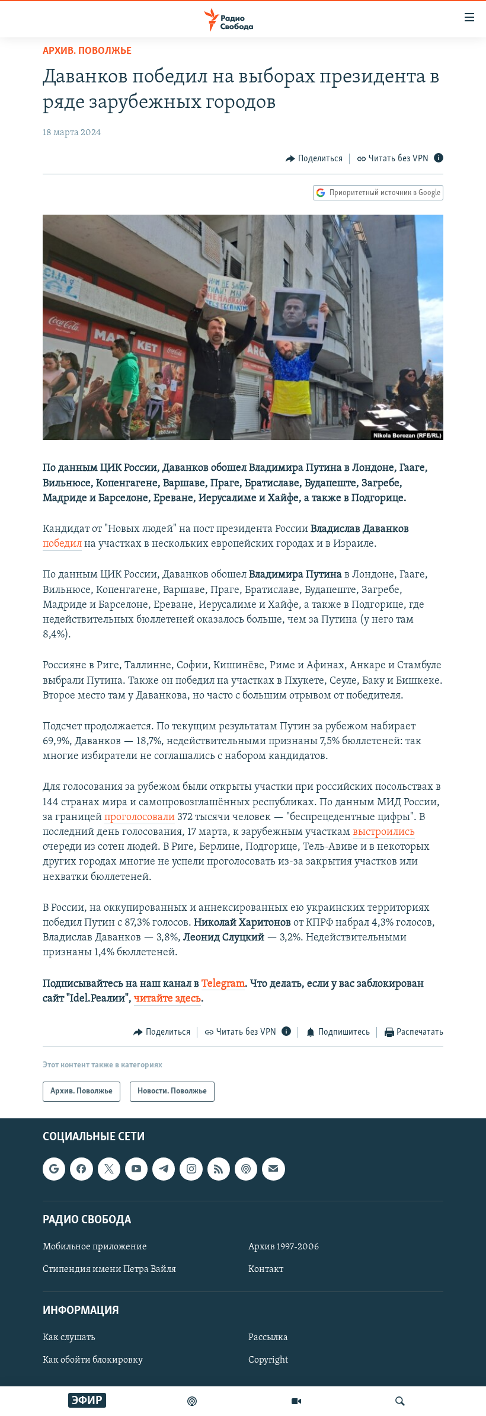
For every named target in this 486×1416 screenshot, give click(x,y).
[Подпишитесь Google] (54, 1169)
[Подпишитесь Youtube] (136, 1169)
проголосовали (139, 817)
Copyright (268, 1361)
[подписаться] (273, 1169)
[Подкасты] (246, 1169)
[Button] (314, 159)
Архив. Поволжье (87, 51)
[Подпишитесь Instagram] (191, 1169)
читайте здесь (167, 999)
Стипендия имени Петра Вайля (109, 1269)
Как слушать (69, 1338)
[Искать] (400, 1401)
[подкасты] (192, 1401)
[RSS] (218, 1169)
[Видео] (296, 1401)
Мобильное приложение (95, 1247)
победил (62, 544)
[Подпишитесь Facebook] (81, 1169)
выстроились (384, 832)
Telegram (223, 984)
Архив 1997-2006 (283, 1247)
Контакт (265, 1269)
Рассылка (268, 1338)
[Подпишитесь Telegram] (163, 1169)
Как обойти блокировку (93, 1361)
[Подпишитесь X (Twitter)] (109, 1169)
